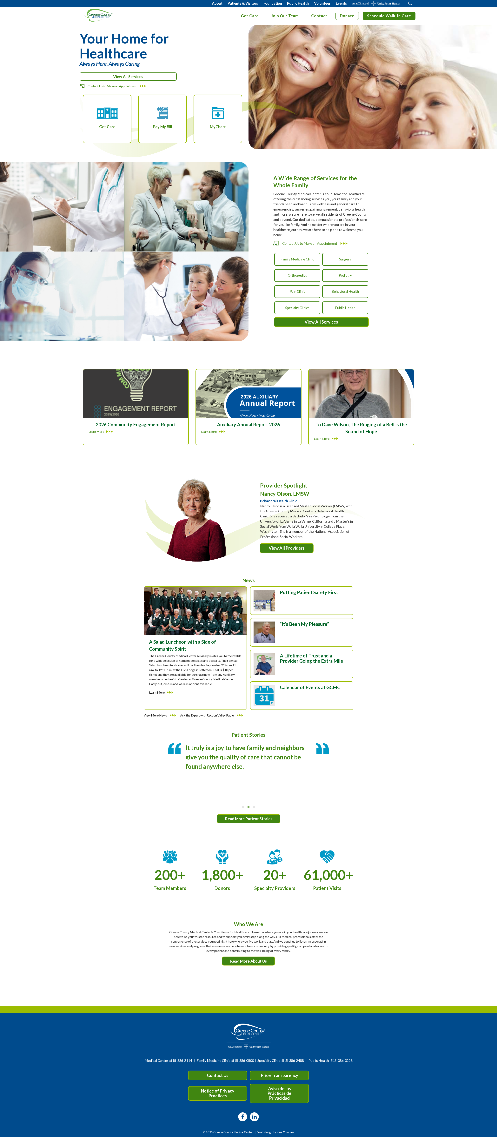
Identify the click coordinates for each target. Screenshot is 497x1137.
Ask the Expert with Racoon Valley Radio (207, 715)
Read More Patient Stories (248, 818)
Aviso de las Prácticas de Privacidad (279, 1093)
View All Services (128, 76)
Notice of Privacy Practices (217, 1093)
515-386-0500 (243, 1061)
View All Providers (287, 548)
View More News (156, 715)
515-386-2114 (181, 1061)
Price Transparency (279, 1075)
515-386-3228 (342, 1061)
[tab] (243, 807)
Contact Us (217, 1075)
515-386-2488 (293, 1061)
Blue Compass (286, 1132)
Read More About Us (248, 961)
